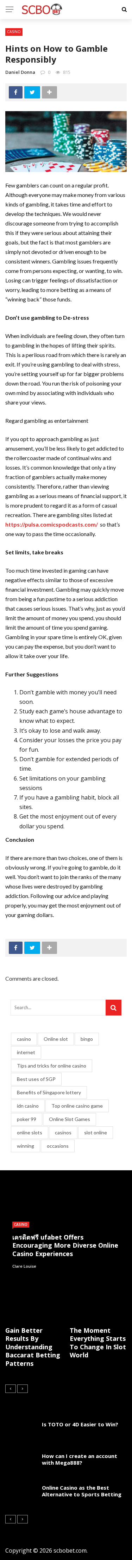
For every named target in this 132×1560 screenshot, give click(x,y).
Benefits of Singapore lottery (49, 1092)
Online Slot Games (69, 1119)
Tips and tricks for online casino (51, 1066)
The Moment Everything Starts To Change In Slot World (98, 1342)
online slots (29, 1132)
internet (26, 1052)
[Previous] (10, 1388)
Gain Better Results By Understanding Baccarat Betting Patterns (32, 1347)
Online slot (56, 1039)
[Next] (22, 1388)
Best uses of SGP (36, 1079)
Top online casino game (77, 1106)
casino (24, 1039)
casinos (63, 1132)
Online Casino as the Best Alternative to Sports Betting (81, 1491)
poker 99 (26, 1119)
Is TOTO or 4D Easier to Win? (80, 1424)
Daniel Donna (20, 72)
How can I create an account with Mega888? (79, 1459)
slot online (95, 1132)
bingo (87, 1039)
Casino (14, 31)
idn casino (28, 1106)
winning (25, 1146)
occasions (58, 1146)
